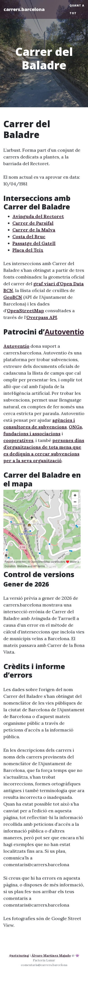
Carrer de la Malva (33, 230)
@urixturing (19, 955)
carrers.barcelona (24, 9)
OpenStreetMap (25, 310)
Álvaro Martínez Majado (51, 955)
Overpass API (41, 317)
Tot (72, 13)
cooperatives (18, 440)
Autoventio (64, 331)
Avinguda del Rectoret (38, 216)
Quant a (76, 5)
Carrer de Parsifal (32, 223)
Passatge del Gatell (34, 243)
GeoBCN (12, 297)
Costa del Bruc (28, 236)
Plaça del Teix (27, 250)
